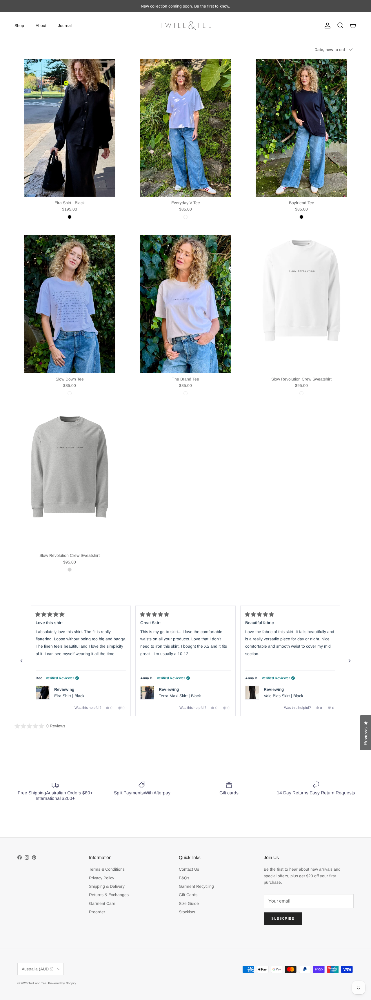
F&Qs (184, 878)
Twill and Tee (37, 983)
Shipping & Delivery (107, 886)
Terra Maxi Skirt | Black (180, 695)
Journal (65, 25)
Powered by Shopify (62, 983)
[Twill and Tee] (185, 25)
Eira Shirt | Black (69, 695)
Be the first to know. (212, 6)
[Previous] (21, 661)
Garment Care (102, 903)
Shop (19, 25)
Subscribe (282, 918)
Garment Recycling (196, 886)
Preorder (97, 912)
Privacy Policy (101, 878)
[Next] (350, 661)
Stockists (187, 912)
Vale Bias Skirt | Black (283, 695)
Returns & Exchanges (109, 894)
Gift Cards (188, 894)
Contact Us (189, 869)
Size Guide (189, 903)
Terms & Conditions (107, 869)
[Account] (326, 25)
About (41, 25)
